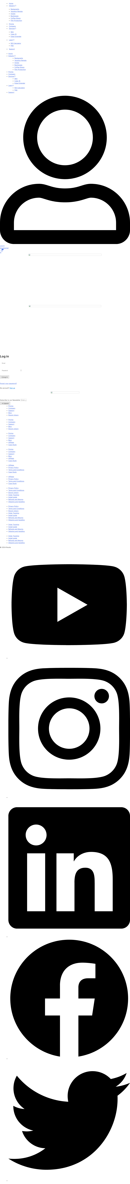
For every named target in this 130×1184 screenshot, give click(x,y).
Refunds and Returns (15, 499)
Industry (12, 6)
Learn (11, 40)
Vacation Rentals (17, 11)
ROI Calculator (16, 43)
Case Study (12, 445)
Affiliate (11, 442)
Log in (5, 377)
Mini (12, 32)
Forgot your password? (8, 383)
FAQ (12, 46)
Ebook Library (13, 415)
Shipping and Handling (16, 502)
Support (12, 49)
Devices (12, 28)
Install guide (12, 497)
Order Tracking (13, 495)
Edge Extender (16, 36)
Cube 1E (14, 34)
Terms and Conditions (16, 470)
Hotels (13, 14)
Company (12, 26)
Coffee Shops (16, 18)
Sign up (12, 388)
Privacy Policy (13, 467)
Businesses (14, 16)
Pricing (11, 24)
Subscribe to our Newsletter (10, 400)
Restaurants (15, 9)
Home (11, 3)
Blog (10, 413)
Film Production (16, 20)
